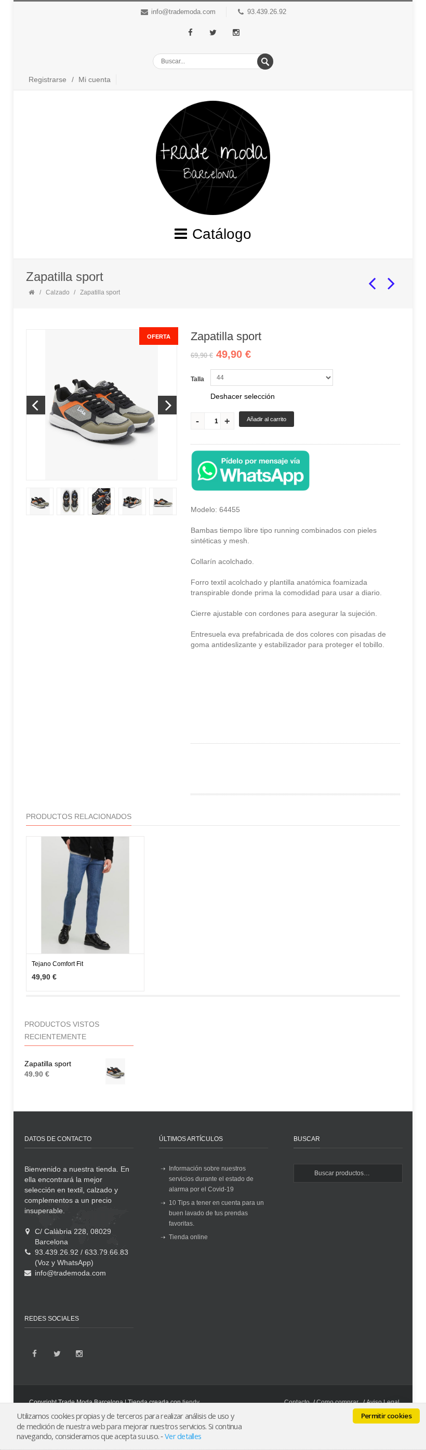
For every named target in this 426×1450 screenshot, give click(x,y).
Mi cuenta (94, 79)
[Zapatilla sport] (39, 501)
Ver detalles (183, 1436)
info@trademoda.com (183, 12)
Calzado (58, 292)
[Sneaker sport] (372, 279)
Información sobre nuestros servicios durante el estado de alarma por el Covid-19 (211, 1179)
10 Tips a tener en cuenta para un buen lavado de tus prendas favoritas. (216, 1213)
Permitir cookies (386, 1415)
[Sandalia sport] (391, 279)
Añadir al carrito (266, 419)
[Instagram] (235, 32)
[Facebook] (190, 32)
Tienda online (188, 1237)
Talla (197, 379)
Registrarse (47, 79)
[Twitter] (213, 32)
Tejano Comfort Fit (57, 964)
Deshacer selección (242, 396)
